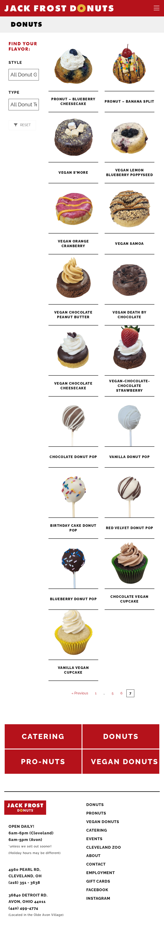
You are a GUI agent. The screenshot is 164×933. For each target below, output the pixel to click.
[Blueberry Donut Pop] (73, 563)
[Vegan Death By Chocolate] (129, 279)
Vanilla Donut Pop (129, 457)
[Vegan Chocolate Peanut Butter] (73, 279)
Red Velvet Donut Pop (129, 528)
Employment (100, 872)
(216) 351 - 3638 (24, 882)
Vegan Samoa (129, 244)
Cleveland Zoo (103, 847)
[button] (22, 125)
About (93, 855)
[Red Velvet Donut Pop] (129, 492)
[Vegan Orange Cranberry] (73, 208)
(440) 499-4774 (23, 908)
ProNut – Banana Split (129, 101)
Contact (96, 864)
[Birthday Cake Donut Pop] (73, 492)
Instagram (98, 898)
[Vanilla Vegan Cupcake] (73, 635)
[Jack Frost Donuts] (59, 8)
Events (94, 839)
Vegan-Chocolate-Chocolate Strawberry (129, 386)
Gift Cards (98, 881)
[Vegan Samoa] (129, 208)
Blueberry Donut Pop (73, 599)
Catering (96, 830)
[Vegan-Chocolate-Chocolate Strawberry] (129, 350)
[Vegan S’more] (73, 137)
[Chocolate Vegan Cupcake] (129, 563)
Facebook (97, 890)
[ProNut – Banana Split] (129, 66)
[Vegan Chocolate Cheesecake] (73, 350)
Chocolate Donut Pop (73, 457)
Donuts (95, 804)
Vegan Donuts (102, 821)
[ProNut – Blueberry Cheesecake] (73, 66)
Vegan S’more (73, 173)
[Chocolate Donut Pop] (73, 421)
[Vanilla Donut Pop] (129, 421)
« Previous (80, 693)
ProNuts (96, 813)
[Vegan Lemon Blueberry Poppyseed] (129, 137)
